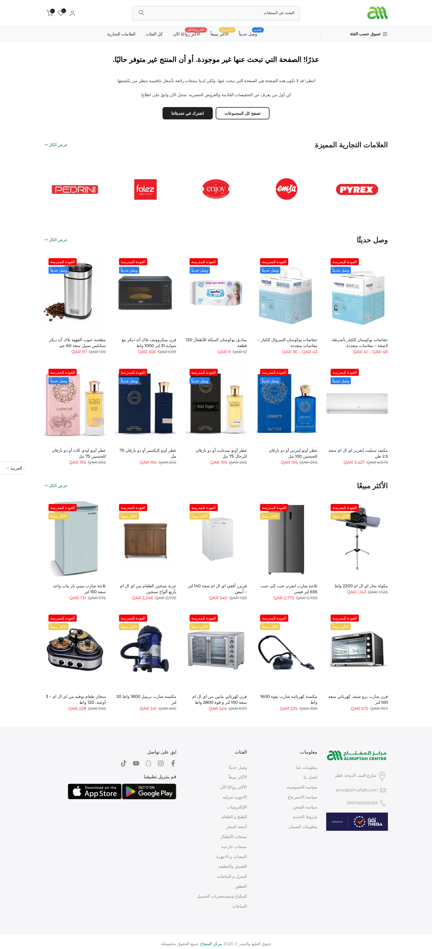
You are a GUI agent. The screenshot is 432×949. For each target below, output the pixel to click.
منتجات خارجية (234, 846)
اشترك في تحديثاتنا (187, 113)
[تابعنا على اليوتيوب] (136, 763)
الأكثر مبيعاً (238, 777)
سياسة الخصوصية (302, 787)
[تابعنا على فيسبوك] (173, 763)
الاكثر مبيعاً (221, 34)
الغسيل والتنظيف (232, 866)
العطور (241, 886)
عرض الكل (58, 144)
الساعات (239, 906)
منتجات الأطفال (233, 836)
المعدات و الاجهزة (231, 856)
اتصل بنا (310, 777)
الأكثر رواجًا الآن (189, 34)
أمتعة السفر (236, 826)
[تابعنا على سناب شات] (148, 763)
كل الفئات (154, 34)
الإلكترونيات (237, 807)
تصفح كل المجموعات (243, 113)
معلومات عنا (306, 767)
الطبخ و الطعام (234, 816)
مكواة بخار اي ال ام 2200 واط (361, 585)
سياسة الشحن (305, 807)
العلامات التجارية (121, 34)
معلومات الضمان (303, 826)
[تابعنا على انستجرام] (161, 763)
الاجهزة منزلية (235, 797)
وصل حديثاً (250, 34)
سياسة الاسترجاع (302, 797)
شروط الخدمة (305, 816)
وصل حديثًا (238, 767)
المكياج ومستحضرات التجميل (222, 896)
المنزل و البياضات (232, 876)
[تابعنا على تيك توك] (123, 763)
